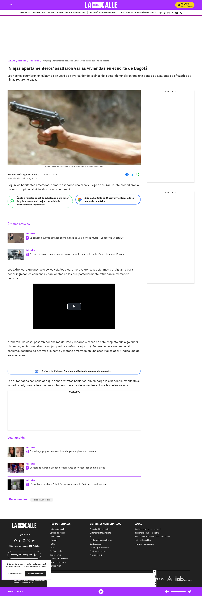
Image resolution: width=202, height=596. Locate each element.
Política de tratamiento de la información (152, 537)
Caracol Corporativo (58, 562)
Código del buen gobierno (101, 540)
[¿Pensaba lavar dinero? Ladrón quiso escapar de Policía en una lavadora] (16, 484)
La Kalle (11, 61)
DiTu (52, 548)
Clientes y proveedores (99, 548)
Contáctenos (95, 544)
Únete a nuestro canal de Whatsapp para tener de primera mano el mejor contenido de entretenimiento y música (43, 201)
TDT (91, 537)
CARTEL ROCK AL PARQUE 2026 (71, 12)
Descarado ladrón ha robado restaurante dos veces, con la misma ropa (67, 467)
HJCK (52, 544)
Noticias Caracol (57, 529)
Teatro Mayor (55, 555)
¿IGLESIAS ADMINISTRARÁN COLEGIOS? (137, 12)
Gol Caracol (55, 537)
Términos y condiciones (144, 544)
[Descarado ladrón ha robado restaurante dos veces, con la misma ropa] (16, 468)
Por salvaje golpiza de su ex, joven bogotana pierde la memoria (63, 451)
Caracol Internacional (59, 559)
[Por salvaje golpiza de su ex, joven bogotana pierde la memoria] (16, 452)
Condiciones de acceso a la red (148, 529)
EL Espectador (56, 551)
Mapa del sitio (96, 555)
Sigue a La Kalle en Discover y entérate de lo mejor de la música (109, 199)
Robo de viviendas (41, 500)
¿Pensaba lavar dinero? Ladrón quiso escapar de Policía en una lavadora (68, 484)
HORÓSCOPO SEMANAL (43, 12)
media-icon (101, 591)
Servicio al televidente (99, 529)
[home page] (101, 5)
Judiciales (34, 61)
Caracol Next (55, 566)
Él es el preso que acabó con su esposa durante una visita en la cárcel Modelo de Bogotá (77, 254)
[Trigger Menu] (10, 5)
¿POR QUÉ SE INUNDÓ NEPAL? (102, 12)
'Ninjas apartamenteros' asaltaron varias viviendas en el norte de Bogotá (75, 61)
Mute (167, 591)
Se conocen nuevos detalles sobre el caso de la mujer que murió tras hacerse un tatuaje (77, 237)
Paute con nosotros (98, 551)
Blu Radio (54, 540)
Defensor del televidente (100, 533)
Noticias (22, 61)
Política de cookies (143, 540)
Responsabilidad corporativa (147, 533)
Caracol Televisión (57, 533)
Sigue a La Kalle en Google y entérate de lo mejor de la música (76, 371)
